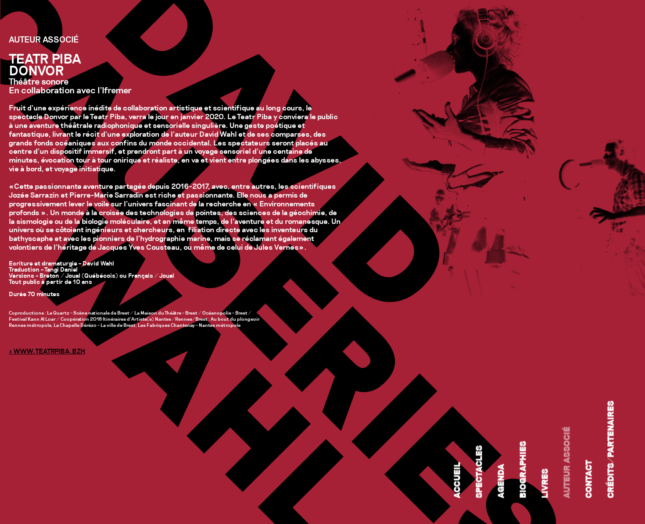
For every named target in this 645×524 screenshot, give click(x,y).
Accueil (458, 480)
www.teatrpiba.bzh (49, 352)
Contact (590, 479)
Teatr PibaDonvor (45, 66)
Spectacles (480, 472)
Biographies (524, 470)
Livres (546, 484)
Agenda (502, 481)
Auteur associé (568, 463)
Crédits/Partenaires (612, 450)
